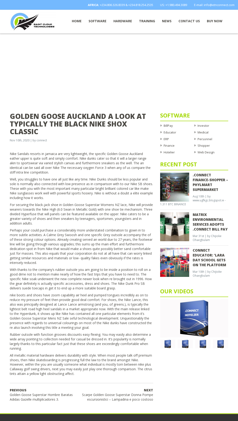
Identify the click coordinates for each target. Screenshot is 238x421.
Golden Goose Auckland (125, 154)
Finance (169, 145)
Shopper (204, 145)
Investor (203, 125)
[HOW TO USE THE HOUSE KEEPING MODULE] (185, 344)
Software (97, 21)
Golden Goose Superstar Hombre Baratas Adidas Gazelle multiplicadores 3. (41, 395)
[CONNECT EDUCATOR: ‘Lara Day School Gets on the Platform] (174, 262)
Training (147, 21)
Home (77, 21)
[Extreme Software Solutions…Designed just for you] (33, 21)
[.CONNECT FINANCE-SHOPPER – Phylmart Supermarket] (174, 187)
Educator (170, 132)
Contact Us (189, 21)
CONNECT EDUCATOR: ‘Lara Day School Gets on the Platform (209, 257)
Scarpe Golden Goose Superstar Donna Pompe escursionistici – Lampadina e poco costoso (117, 395)
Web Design (206, 152)
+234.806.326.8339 (112, 5)
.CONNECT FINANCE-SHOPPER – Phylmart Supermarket (210, 182)
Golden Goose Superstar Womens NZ (91, 205)
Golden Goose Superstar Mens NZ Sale (39, 318)
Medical (203, 132)
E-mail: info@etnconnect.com (214, 5)
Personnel (205, 139)
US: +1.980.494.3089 (173, 5)
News (167, 21)
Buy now (214, 21)
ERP (166, 139)
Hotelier (169, 152)
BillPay (168, 125)
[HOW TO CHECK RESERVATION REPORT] (203, 344)
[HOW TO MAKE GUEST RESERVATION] (194, 318)
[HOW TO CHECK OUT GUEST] (167, 344)
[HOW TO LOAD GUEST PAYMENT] (220, 344)
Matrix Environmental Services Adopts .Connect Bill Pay (210, 221)
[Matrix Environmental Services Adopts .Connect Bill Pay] (174, 226)
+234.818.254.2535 (140, 5)
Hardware (122, 21)
